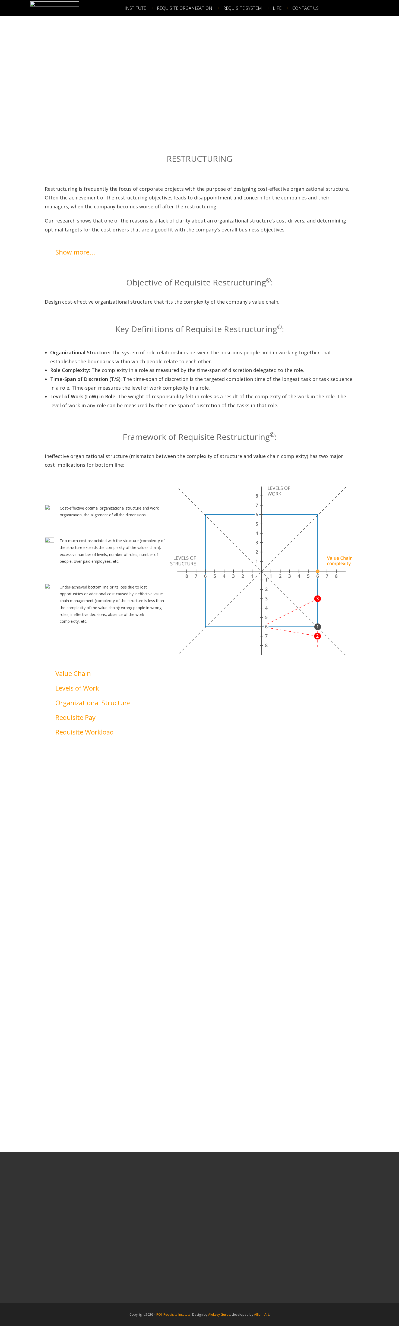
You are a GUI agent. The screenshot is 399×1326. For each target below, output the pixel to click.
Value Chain (73, 673)
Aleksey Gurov (219, 1314)
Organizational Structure (93, 702)
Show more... (75, 251)
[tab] (199, 252)
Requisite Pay (75, 717)
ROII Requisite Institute (173, 1314)
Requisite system (242, 8)
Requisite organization (184, 8)
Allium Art (261, 1314)
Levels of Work (77, 687)
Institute (135, 8)
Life (277, 8)
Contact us (305, 8)
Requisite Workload (84, 731)
